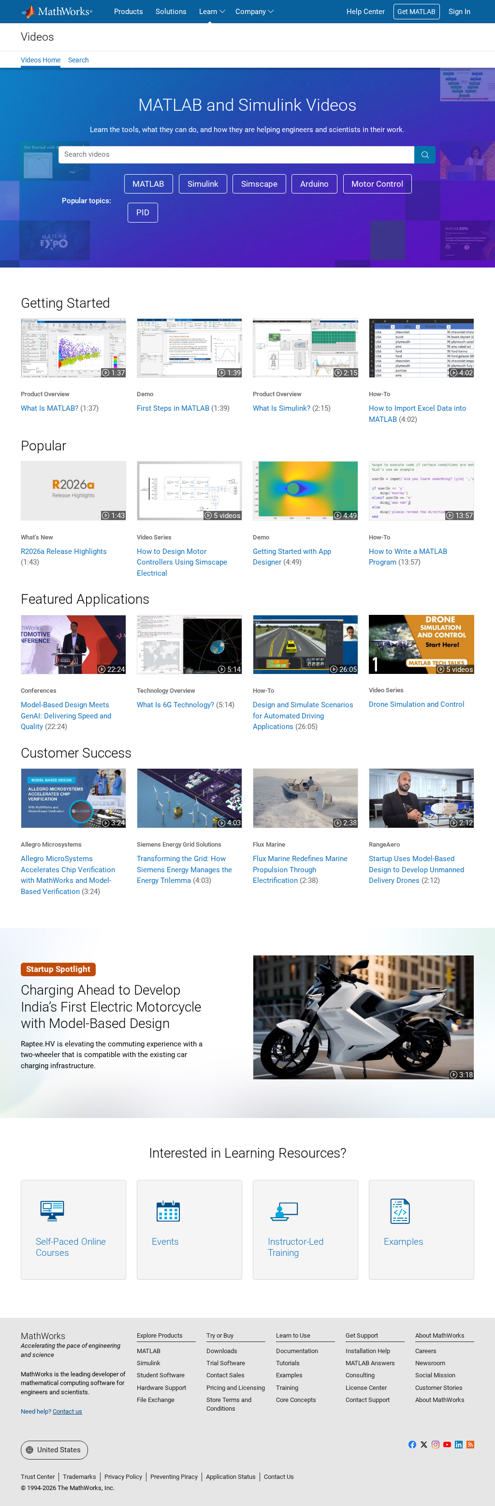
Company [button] (250, 11)
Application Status (231, 1476)
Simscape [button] (259, 184)
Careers (426, 1351)
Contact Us (279, 1476)
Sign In (459, 11)
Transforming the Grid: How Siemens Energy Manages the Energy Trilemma (184, 869)
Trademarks (79, 1476)
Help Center (366, 11)
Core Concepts (296, 1399)
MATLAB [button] (148, 184)
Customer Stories (439, 1387)
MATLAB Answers (370, 1363)
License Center (366, 1387)
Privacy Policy (123, 1476)
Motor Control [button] (377, 184)
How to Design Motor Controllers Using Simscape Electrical (182, 562)
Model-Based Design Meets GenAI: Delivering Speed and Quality (66, 716)
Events (165, 1241)
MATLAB (148, 1351)
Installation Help (368, 1351)
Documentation (297, 1351)
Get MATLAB (416, 11)
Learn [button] (208, 11)
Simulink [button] (203, 184)
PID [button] (142, 212)
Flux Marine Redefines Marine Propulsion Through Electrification (300, 869)
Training (287, 1387)
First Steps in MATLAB (183, 408)
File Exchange (156, 1399)
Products (128, 11)
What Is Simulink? (292, 408)
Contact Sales (225, 1375)
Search (78, 60)
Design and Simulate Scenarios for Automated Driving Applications (303, 716)
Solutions (171, 11)
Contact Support (368, 1399)
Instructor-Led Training (296, 1247)
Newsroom (430, 1363)
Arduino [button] (314, 184)
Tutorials (288, 1363)
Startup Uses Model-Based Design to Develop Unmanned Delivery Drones (416, 869)
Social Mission (435, 1375)
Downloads (221, 1351)
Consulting (360, 1375)
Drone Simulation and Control (417, 704)
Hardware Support (161, 1387)
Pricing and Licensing (235, 1387)
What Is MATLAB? (60, 408)
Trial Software (225, 1363)
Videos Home (40, 60)
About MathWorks (440, 1399)
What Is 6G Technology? (185, 705)
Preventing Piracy (174, 1476)
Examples (403, 1241)
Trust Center (38, 1476)
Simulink (148, 1363)
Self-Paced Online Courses (71, 1247)
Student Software (161, 1375)
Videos (37, 36)
